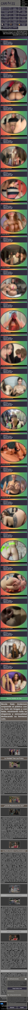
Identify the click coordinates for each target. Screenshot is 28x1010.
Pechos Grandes (23, 18)
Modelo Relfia (5, 562)
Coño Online (23, 14)
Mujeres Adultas (14, 15)
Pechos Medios (14, 18)
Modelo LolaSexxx (6, 135)
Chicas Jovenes (23, 12)
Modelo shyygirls (6, 267)
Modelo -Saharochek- (7, 168)
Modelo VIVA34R (6, 661)
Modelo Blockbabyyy (7, 694)
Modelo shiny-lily (6, 464)
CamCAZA (4, 31)
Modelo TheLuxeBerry (7, 299)
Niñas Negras (6, 27)
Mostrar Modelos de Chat (14, 698)
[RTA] (25, 991)
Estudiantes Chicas (6, 15)
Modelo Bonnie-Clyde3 (7, 628)
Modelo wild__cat (6, 497)
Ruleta (24, 5)
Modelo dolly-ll (5, 529)
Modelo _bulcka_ (6, 595)
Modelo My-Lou (5, 234)
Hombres (23, 2)
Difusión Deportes (15, 12)
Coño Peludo (6, 17)
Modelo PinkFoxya (6, 102)
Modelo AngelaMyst (6, 69)
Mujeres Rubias (6, 25)
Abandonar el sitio (10, 991)
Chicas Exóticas (15, 9)
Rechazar (12, 1007)
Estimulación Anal (6, 21)
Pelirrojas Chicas (24, 25)
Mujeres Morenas (15, 25)
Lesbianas (15, 27)
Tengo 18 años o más (17, 988)
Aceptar (22, 1007)
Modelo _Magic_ (6, 431)
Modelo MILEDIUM (6, 332)
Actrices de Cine (12, 31)
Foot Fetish (23, 20)
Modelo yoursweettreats (7, 398)
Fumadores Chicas (14, 21)
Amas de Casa (6, 8)
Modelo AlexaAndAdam (7, 201)
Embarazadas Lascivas (6, 12)
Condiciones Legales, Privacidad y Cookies (17, 1003)
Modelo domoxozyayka (7, 365)
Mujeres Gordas (23, 9)
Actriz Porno (5, 998)
